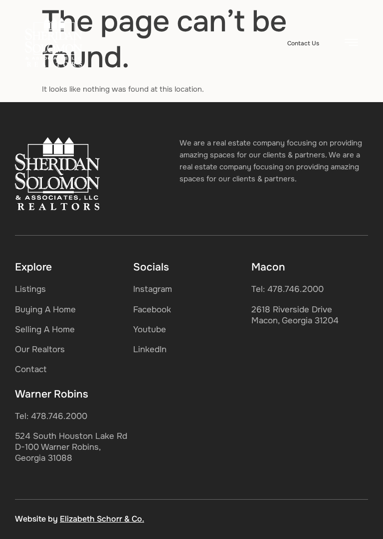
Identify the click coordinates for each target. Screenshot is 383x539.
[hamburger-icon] (351, 44)
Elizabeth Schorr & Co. (102, 519)
